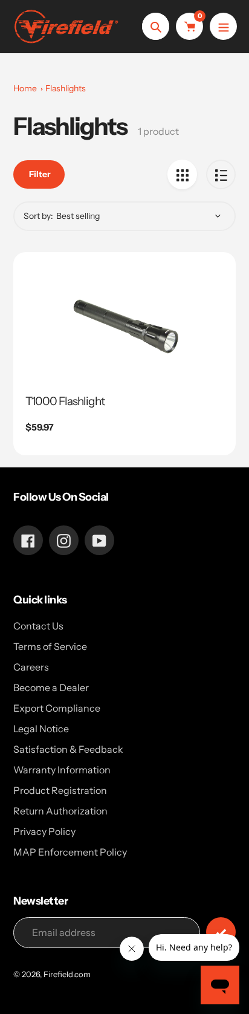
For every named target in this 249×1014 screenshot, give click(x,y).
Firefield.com (67, 974)
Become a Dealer (51, 687)
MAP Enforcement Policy (70, 852)
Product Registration (60, 790)
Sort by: (38, 215)
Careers (31, 667)
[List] (221, 174)
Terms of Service (50, 646)
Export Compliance (56, 708)
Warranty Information (62, 770)
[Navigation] (223, 26)
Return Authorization (60, 811)
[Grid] (182, 174)
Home (25, 88)
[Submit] (221, 932)
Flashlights (65, 88)
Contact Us (38, 626)
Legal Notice (41, 729)
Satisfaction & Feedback (68, 749)
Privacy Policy (44, 831)
